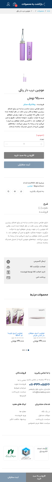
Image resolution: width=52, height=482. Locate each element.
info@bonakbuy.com (41, 392)
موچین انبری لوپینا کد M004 (15, 334)
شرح (45, 204)
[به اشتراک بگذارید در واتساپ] (21, 191)
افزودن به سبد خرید (24, 155)
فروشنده (43, 212)
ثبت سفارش (24, 164)
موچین (30, 186)
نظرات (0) (43, 208)
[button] (28, 350)
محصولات (40, 11)
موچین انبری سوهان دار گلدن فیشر (36, 334)
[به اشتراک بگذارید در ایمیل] (15, 191)
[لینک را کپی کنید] (8, 191)
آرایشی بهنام (41, 328)
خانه (48, 11)
